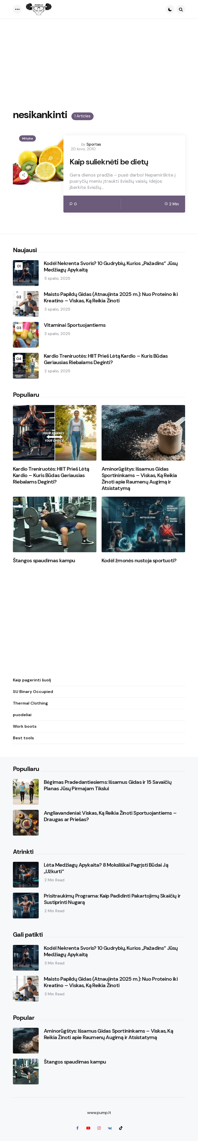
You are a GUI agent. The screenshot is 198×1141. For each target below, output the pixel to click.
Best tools (23, 738)
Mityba (27, 138)
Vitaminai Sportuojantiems (74, 325)
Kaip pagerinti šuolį (32, 680)
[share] (23, 175)
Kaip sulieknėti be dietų (109, 162)
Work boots (25, 726)
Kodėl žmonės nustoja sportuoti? (139, 560)
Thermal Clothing (30, 703)
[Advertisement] (99, 57)
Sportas (93, 144)
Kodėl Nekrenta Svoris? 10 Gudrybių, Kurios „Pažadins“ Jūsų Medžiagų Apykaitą (111, 266)
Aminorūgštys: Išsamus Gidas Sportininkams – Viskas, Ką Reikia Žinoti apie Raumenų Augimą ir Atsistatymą (139, 478)
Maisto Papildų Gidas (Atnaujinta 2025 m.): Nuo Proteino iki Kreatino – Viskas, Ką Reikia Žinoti (111, 297)
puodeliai (22, 714)
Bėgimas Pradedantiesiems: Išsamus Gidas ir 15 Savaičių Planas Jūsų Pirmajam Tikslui (107, 785)
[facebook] (77, 1128)
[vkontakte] (109, 1128)
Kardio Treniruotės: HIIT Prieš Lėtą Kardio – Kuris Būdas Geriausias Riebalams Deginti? (106, 359)
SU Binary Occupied (33, 691)
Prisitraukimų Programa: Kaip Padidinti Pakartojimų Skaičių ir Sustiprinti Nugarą (112, 899)
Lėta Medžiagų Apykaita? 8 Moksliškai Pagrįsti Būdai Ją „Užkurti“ (106, 868)
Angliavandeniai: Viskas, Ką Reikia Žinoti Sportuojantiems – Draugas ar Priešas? (110, 816)
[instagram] (99, 1128)
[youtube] (88, 1128)
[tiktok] (120, 1128)
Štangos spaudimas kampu (44, 560)
